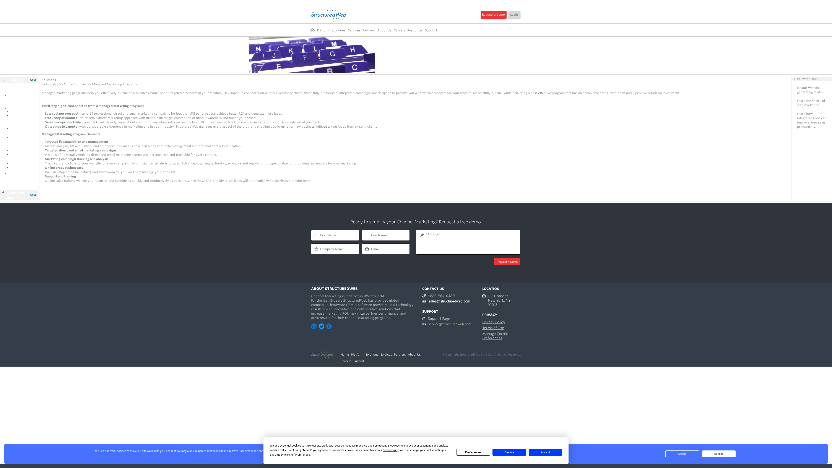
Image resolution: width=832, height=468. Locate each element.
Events (12, 164)
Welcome (15, 112)
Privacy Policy (493, 322)
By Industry (15, 80)
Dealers (13, 117)
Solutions (339, 30)
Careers (399, 30)
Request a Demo (493, 14)
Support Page (439, 319)
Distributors (16, 177)
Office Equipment (21, 99)
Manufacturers (19, 130)
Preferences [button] (302, 454)
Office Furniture (19, 104)
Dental (12, 91)
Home (312, 30)
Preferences (473, 452)
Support (431, 30)
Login (514, 14)
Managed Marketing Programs (15, 143)
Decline (509, 452)
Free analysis (806, 96)
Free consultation (810, 109)
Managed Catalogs (21, 134)
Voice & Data (17, 173)
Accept (545, 452)
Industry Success (20, 151)
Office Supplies (19, 108)
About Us (384, 30)
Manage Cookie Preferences (495, 336)
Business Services (18, 186)
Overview (15, 86)
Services (354, 30)
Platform (323, 30)
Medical (14, 95)
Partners (368, 30)
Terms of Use (493, 328)
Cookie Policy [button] (390, 450)
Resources (415, 30)
